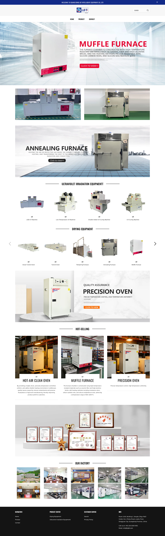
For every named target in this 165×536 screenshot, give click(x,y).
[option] (32, 209)
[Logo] (82, 10)
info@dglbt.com (128, 528)
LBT (32, 217)
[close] (157, 2)
